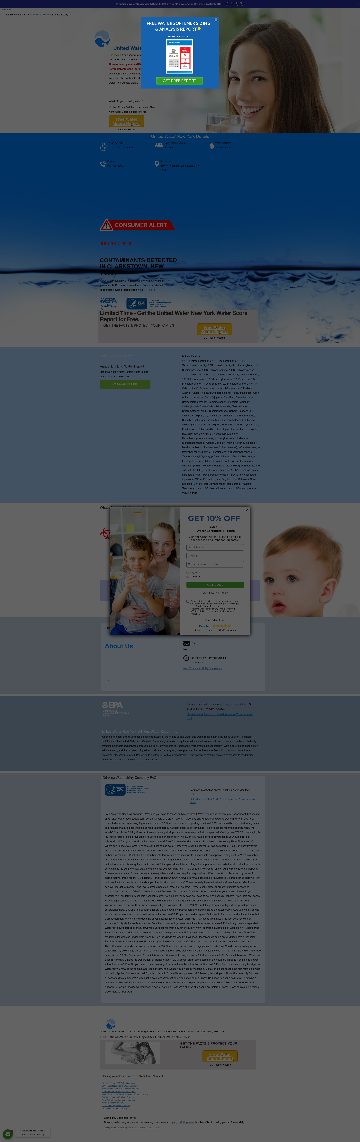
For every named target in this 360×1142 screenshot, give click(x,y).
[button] (216, 20)
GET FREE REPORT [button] (179, 80)
